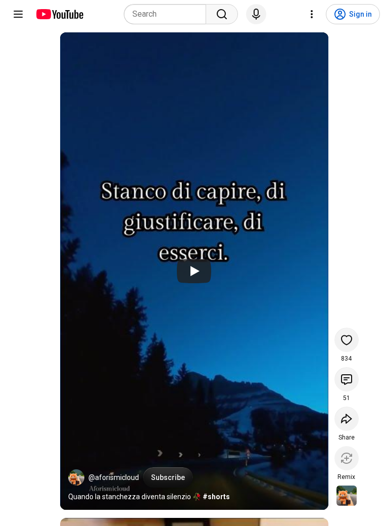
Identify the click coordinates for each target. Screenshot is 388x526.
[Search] (222, 14)
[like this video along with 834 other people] (346, 340)
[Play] (194, 271)
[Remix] (346, 458)
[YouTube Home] (59, 14)
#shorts (216, 497)
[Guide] (18, 14)
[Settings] (312, 14)
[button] (76, 477)
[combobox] (168, 14)
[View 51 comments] (346, 379)
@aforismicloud (113, 477)
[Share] (346, 419)
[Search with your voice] (256, 14)
